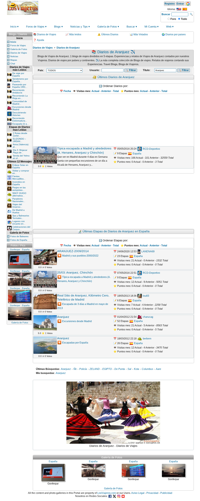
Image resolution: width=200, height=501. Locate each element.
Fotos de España (18, 240)
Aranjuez (63, 316)
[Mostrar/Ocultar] (30, 33)
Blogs (57, 26)
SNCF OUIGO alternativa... (19, 194)
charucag (147, 317)
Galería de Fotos (107, 26)
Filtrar (132, 70)
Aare (158, 369)
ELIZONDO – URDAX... (19, 140)
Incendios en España (18, 183)
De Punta (119, 369)
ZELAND (95, 369)
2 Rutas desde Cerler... (20, 134)
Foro (173, 19)
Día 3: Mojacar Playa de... (20, 151)
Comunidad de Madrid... (19, 102)
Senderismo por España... (20, 80)
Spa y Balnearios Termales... (20, 216)
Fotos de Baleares (19, 236)
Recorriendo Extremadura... (19, 119)
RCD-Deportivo (151, 149)
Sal (129, 369)
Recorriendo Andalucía (18, 91)
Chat (12, 63)
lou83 (145, 295)
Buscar (166, 14)
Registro (170, 3)
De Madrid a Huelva (18, 211)
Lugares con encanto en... (18, 222)
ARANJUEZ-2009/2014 (73, 251)
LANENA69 (148, 251)
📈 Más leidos (73, 34)
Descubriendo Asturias (19, 113)
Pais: (41, 70)
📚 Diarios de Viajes (44, 34)
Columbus (147, 369)
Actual (95, 245)
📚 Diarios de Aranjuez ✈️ (113, 52)
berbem (146, 338)
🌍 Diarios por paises (174, 34)
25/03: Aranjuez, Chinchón (75, 272)
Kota (136, 369)
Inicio (13, 26)
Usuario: (95, 70)
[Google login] (188, 3)
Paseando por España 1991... (19, 85)
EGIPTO (107, 369)
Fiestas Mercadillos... (18, 177)
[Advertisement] (99, 7)
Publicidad (166, 493)
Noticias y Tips (79, 26)
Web (168, 26)
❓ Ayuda (38, 40)
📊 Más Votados (139, 34)
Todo (183, 19)
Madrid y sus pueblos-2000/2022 (80, 255)
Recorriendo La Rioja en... (20, 96)
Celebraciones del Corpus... (21, 228)
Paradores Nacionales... (18, 199)
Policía (83, 369)
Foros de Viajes (35, 26)
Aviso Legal (137, 493)
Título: (146, 70)
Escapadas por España (75, 342)
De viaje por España (18, 74)
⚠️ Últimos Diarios (108, 34)
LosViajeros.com (106, 493)
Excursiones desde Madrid (77, 321)
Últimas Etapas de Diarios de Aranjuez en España (116, 231)
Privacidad (152, 493)
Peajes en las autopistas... (19, 188)
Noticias (14, 56)
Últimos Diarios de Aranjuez (116, 77)
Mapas (13, 60)
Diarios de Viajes (18, 53)
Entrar (180, 3)
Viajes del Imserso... (17, 205)
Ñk (75, 369)
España (136, 153)
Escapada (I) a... (20, 124)
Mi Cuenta (150, 26)
